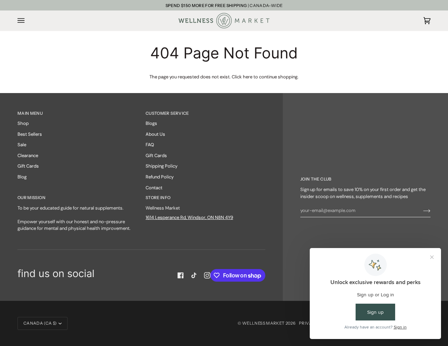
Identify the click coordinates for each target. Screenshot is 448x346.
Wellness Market (264, 323)
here (247, 77)
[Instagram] (207, 275)
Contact (154, 188)
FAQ (150, 145)
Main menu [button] (30, 113)
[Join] (421, 210)
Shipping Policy (161, 166)
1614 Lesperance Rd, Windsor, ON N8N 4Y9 (189, 217)
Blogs (151, 123)
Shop (23, 123)
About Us (155, 134)
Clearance (28, 155)
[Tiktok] (194, 275)
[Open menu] (28, 20)
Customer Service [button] (167, 113)
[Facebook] (180, 275)
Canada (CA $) (40, 323)
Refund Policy (160, 177)
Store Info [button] (158, 197)
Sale (22, 145)
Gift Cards (28, 166)
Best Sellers (30, 134)
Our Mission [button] (32, 197)
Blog (22, 177)
